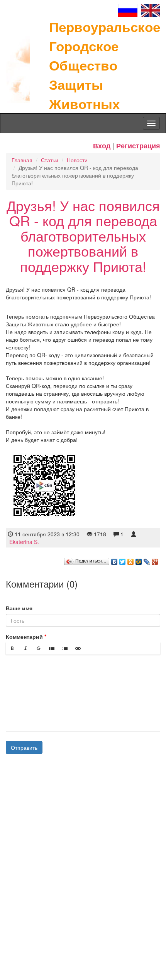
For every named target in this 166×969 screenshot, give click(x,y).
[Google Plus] (155, 560)
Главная (22, 160)
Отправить (24, 747)
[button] (12, 648)
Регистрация (138, 146)
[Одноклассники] (131, 560)
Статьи (49, 160)
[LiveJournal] (147, 560)
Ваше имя (19, 608)
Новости (77, 160)
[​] (83, 693)
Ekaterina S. (24, 542)
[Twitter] (123, 560)
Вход (101, 146)
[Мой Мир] (139, 560)
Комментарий (24, 636)
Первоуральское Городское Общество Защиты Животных (104, 65)
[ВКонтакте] (114, 560)
